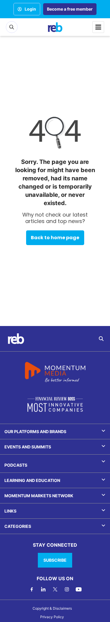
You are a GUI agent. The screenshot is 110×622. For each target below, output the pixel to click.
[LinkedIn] (43, 589)
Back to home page (55, 237)
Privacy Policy (52, 617)
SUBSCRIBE (55, 560)
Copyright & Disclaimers (52, 608)
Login (30, 8)
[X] (55, 589)
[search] (101, 339)
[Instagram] (67, 589)
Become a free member (70, 8)
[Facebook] (32, 589)
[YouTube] (79, 589)
